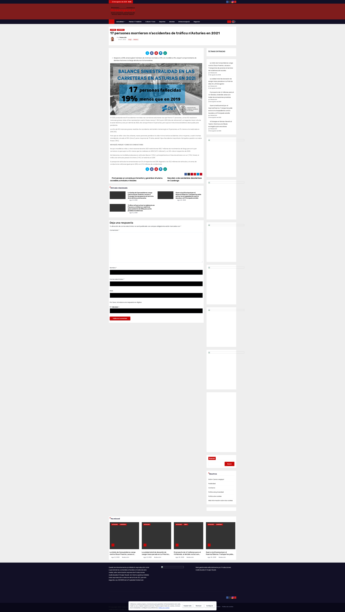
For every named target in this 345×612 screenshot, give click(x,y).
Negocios (197, 22)
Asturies (113, 30)
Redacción (123, 37)
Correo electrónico (117, 279)
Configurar (209, 606)
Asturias (172, 22)
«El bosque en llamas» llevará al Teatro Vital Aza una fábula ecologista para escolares (220, 124)
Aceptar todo (188, 606)
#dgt (129, 39)
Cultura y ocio (150, 22)
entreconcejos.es (184, 22)
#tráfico (136, 39)
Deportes (162, 22)
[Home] (111, 21)
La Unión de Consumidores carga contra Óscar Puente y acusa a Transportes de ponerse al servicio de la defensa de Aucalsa (141, 195)
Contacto (211, 488)
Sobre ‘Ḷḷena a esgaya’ (216, 479)
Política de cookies (215, 496)
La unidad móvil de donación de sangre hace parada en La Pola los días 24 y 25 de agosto (220, 81)
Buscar (212, 458)
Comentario (114, 230)
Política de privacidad (216, 492)
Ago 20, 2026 (181, 200)
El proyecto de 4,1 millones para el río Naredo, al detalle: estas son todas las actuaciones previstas (221, 94)
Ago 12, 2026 (133, 213)
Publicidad (212, 484)
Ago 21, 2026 (133, 200)
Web (111, 291)
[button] (225, 22)
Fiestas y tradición (135, 22)
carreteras (121, 30)
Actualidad (120, 22)
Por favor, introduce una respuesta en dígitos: (126, 302)
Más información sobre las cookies (220, 500)
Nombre (113, 268)
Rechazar (199, 606)
